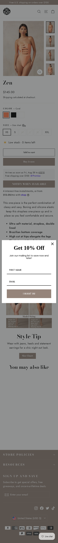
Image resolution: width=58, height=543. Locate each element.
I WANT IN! (29, 293)
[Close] (52, 244)
